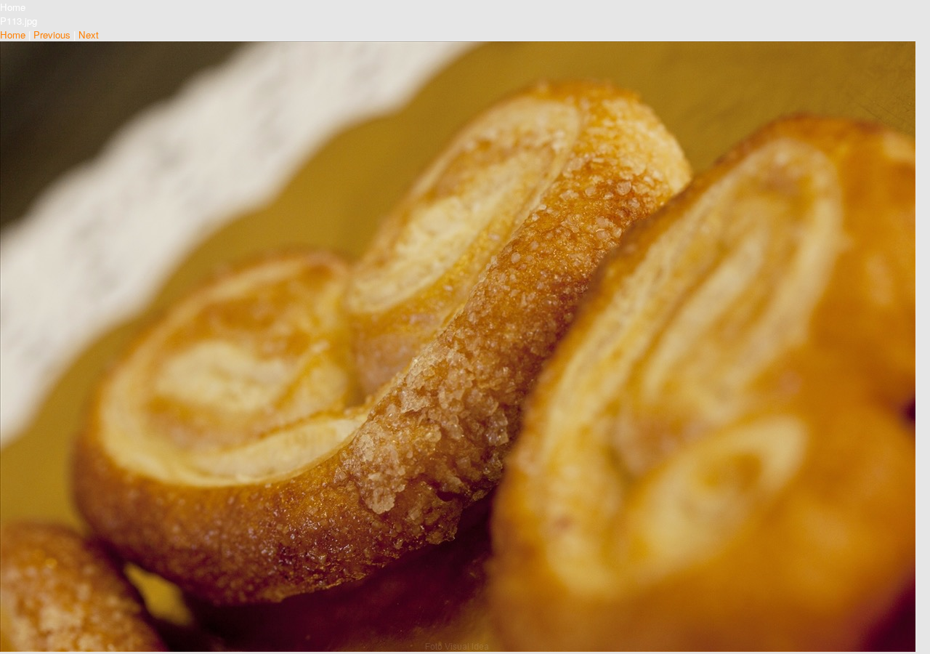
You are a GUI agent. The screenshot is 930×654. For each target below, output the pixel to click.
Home (12, 34)
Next (88, 34)
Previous (51, 34)
